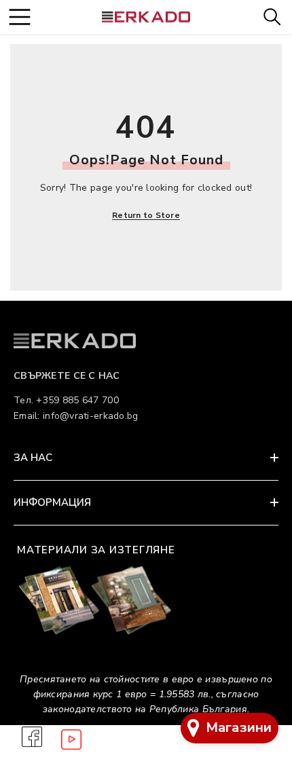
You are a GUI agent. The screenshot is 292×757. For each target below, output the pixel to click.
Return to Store (146, 215)
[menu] (19, 16)
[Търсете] (271, 16)
